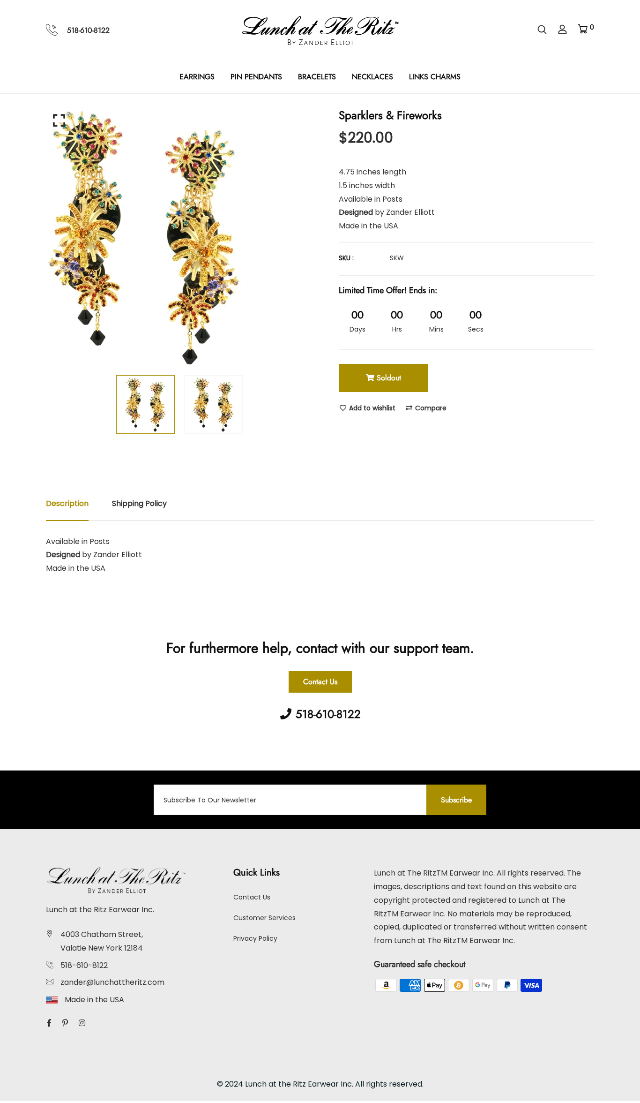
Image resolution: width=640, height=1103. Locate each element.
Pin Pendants (256, 76)
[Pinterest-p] (65, 1023)
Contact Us (320, 681)
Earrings (197, 76)
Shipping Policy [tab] (139, 503)
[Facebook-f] (49, 1023)
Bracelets (317, 76)
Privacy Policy (255, 938)
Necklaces (372, 76)
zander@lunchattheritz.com (112, 982)
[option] (179, 237)
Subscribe (456, 799)
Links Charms (435, 76)
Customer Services (264, 917)
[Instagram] (82, 1023)
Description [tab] (67, 503)
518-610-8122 (88, 30)
